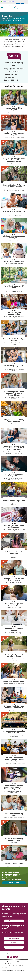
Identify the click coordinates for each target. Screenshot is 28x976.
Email (16, 957)
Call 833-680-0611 (10, 74)
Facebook (8, 957)
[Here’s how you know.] (14, 2)
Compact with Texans (6, 961)
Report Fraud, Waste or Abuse (18, 963)
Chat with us (9, 77)
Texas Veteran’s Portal (18, 965)
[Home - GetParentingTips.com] (14, 6)
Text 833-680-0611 (11, 80)
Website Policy (4, 967)
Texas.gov (11, 965)
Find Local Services (14, 921)
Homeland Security (14, 961)
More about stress (14, 883)
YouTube (14, 957)
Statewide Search (5, 965)
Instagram (11, 957)
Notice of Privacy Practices (7, 963)
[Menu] (2, 7)
